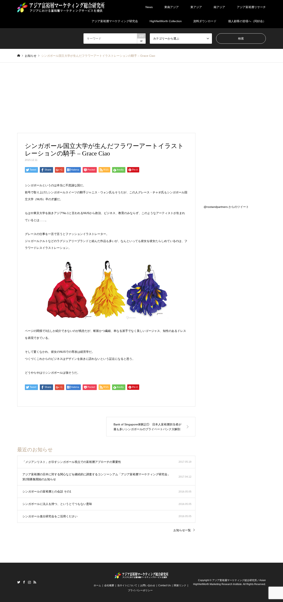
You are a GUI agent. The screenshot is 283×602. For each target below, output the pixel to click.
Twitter (18, 582)
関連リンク (180, 585)
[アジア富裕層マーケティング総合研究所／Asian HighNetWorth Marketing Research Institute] (61, 7)
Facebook (24, 582)
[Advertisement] (141, 94)
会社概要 (109, 585)
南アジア (219, 7)
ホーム (97, 585)
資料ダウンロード (204, 21)
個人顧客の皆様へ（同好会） (247, 21)
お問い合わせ (147, 585)
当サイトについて (127, 585)
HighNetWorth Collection (166, 21)
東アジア (196, 7)
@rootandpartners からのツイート (226, 206)
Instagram (29, 582)
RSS (34, 582)
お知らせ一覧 (182, 530)
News (149, 7)
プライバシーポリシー (140, 590)
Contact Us (164, 585)
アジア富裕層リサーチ (251, 7)
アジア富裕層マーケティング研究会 (115, 21)
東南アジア (171, 7)
